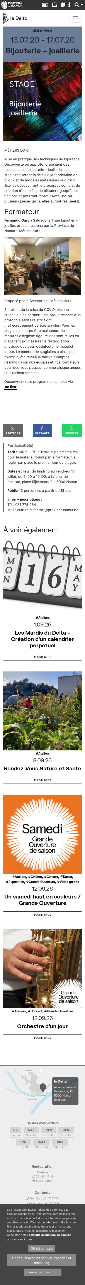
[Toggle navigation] (76, 18)
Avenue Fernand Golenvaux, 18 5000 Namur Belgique (65, 1093)
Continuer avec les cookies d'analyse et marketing (41, 1260)
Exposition (16, 882)
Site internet (44, 1180)
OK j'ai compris (42, 1248)
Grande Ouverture (42, 882)
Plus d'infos (42, 656)
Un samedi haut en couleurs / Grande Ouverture (42, 899)
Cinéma (36, 877)
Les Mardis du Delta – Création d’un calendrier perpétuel (42, 638)
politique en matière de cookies (50, 1235)
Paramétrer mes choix (42, 1272)
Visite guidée (69, 882)
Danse (67, 877)
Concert (52, 877)
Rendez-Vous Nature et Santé (42, 768)
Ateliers (44, 30)
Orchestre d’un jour (42, 1026)
